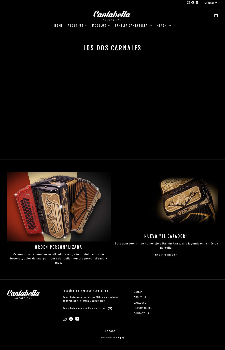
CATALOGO (140, 302)
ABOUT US (76, 25)
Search (138, 291)
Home (58, 25)
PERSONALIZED (143, 307)
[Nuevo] (166, 201)
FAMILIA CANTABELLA (132, 25)
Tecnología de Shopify (112, 337)
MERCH (162, 25)
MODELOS (100, 25)
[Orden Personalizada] (59, 206)
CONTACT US (141, 313)
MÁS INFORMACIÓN (166, 255)
